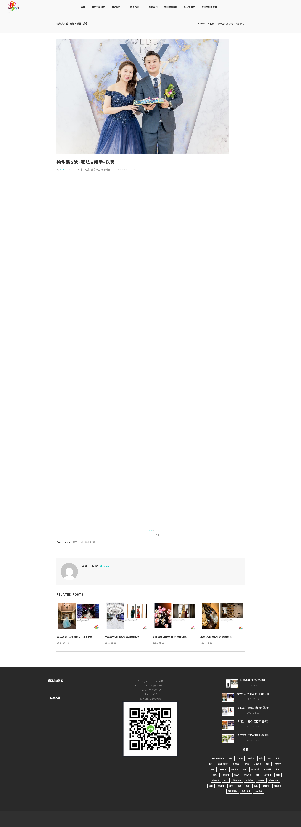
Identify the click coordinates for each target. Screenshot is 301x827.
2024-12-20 (206, 643)
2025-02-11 (110, 643)
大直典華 (257, 764)
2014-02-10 (74, 169)
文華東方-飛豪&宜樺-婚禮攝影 (122, 637)
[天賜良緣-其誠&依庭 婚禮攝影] (174, 615)
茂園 (211, 786)
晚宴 (258, 775)
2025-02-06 (253, 726)
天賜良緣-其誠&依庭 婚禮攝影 (170, 637)
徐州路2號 (90, 542)
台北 (211, 764)
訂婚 (231, 786)
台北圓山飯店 (222, 764)
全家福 (240, 758)
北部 (81, 542)
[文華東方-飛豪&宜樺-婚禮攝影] (126, 615)
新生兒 (237, 775)
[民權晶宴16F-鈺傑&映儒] (232, 683)
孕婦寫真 (278, 764)
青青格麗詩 (232, 791)
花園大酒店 (273, 780)
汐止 (226, 780)
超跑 (247, 786)
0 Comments (120, 169)
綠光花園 (249, 780)
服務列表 (105, 169)
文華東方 (214, 775)
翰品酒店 (261, 780)
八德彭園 (251, 758)
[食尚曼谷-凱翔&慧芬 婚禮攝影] (228, 725)
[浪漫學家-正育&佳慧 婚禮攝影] (228, 738)
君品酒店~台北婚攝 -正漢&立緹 (75, 637)
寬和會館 (222, 769)
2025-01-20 (253, 740)
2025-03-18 (63, 643)
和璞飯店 (236, 764)
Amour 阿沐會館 (217, 758)
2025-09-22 (253, 685)
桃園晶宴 (215, 780)
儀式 (75, 542)
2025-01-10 (158, 643)
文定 (277, 769)
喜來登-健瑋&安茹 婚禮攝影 (216, 637)
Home (201, 24)
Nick (62, 169)
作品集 (211, 24)
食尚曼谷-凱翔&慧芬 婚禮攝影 (253, 721)
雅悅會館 (266, 786)
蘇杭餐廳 (221, 786)
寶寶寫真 (234, 769)
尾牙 (244, 769)
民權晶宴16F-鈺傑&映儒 (252, 680)
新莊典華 (247, 775)
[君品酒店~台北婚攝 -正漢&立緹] (79, 615)
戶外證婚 (267, 769)
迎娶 (256, 786)
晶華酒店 (267, 775)
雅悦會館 (277, 786)
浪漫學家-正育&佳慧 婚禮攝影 (253, 735)
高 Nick (104, 566)
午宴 (277, 758)
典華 (261, 758)
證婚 (239, 786)
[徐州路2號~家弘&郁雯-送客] (69, 571)
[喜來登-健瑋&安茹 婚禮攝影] (222, 615)
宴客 (213, 769)
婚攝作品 (95, 169)
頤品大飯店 (246, 791)
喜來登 (247, 764)
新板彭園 (226, 775)
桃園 (278, 775)
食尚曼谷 (258, 791)
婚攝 (268, 764)
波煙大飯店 (236, 780)
